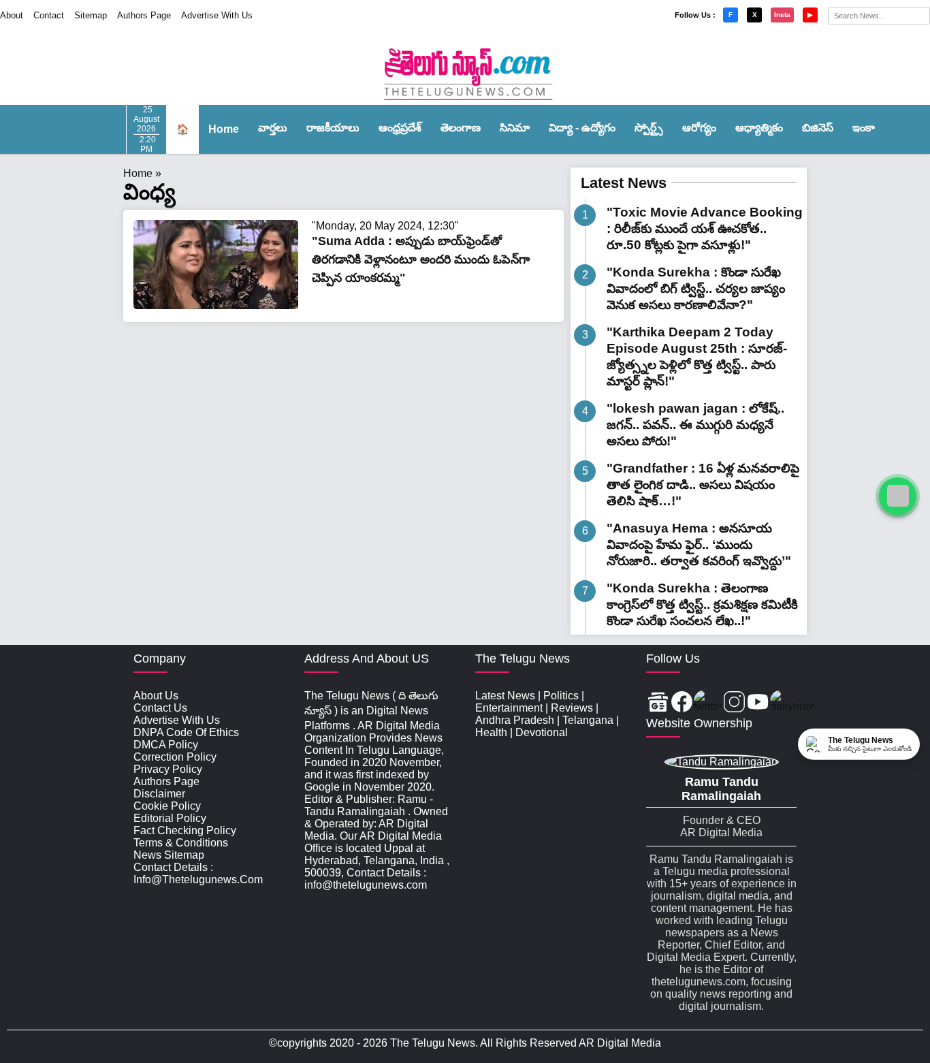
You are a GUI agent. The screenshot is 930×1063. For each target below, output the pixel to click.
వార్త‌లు (272, 127)
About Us (155, 695)
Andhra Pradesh (514, 720)
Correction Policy (175, 757)
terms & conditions (180, 842)
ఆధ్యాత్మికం (759, 127)
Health (491, 732)
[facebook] (682, 703)
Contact (48, 15)
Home (223, 129)
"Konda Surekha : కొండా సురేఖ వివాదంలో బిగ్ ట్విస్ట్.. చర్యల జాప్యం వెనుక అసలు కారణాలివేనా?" (696, 288)
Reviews (572, 708)
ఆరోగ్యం (699, 127)
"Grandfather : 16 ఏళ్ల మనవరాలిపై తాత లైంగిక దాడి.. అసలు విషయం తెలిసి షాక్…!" (703, 484)
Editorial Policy (169, 818)
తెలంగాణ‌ (460, 127)
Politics (561, 695)
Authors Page (144, 15)
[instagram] (734, 703)
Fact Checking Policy (184, 830)
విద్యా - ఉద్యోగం (582, 127)
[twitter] (708, 703)
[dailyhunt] (792, 703)
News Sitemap (168, 855)
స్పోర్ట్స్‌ (649, 127)
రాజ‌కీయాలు (332, 127)
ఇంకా (863, 127)
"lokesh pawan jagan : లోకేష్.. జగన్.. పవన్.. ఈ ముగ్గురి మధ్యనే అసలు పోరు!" (695, 424)
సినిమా (515, 127)
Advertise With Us (217, 15)
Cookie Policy (167, 806)
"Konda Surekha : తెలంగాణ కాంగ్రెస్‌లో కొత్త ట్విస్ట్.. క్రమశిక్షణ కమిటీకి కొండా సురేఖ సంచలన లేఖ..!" (702, 604)
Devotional (541, 732)
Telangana (587, 720)
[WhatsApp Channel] (897, 496)
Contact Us (160, 708)
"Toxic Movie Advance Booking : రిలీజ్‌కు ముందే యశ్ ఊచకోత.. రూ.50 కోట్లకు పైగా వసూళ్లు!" (705, 228)
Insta (782, 14)
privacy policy (167, 769)
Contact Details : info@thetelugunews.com (198, 873)
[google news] (658, 703)
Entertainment (509, 708)
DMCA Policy (165, 744)
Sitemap (90, 15)
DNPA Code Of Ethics (186, 732)
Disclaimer (159, 793)
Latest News (624, 182)
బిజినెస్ (817, 127)
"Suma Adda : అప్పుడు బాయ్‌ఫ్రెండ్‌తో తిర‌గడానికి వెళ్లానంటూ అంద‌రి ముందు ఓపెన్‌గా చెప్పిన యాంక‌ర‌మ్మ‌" (421, 259)
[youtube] (758, 703)
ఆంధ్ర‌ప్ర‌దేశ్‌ (400, 127)
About (11, 15)
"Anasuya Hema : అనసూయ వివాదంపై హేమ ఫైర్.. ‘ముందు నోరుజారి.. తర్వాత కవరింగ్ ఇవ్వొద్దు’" (699, 544)
